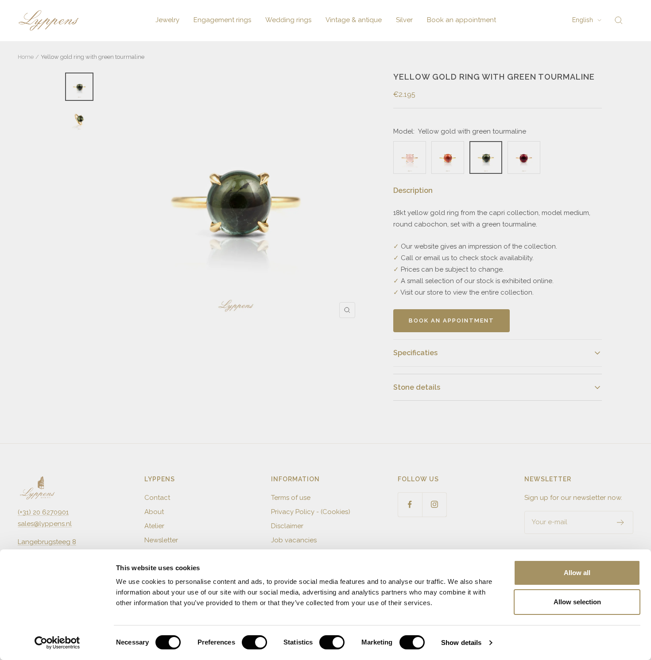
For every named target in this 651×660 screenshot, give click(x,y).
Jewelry (167, 20)
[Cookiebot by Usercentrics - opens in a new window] (57, 642)
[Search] (619, 20)
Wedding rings (288, 20)
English (582, 19)
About (154, 512)
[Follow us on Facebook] (410, 504)
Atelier (154, 526)
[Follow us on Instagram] (434, 504)
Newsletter (161, 540)
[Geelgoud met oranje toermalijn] (447, 157)
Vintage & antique (354, 20)
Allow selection (577, 602)
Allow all (577, 572)
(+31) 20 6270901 (43, 512)
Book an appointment (461, 20)
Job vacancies (294, 540)
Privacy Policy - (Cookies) (310, 512)
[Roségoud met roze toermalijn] (524, 157)
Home (26, 57)
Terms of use (290, 498)
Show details (461, 642)
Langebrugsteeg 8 (47, 542)
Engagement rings (222, 20)
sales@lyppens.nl (45, 524)
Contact (157, 498)
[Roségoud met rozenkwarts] (409, 157)
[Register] (620, 522)
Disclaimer (287, 526)
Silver (404, 20)
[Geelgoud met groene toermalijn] (485, 157)
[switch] (254, 642)
